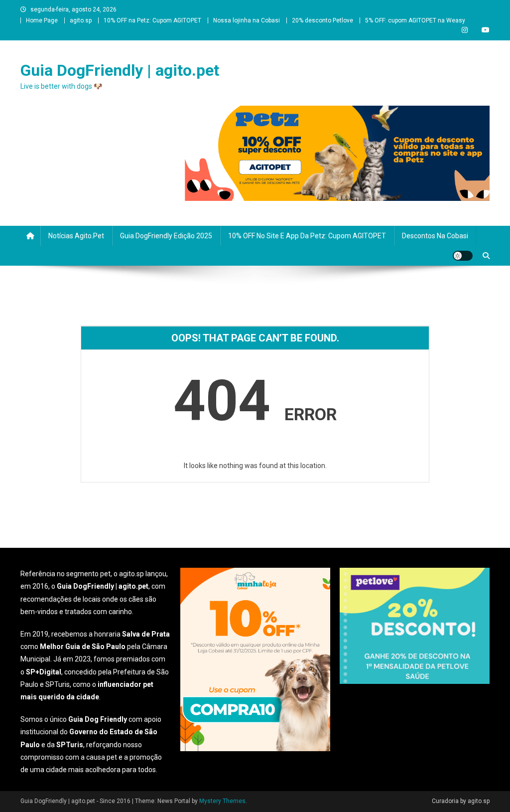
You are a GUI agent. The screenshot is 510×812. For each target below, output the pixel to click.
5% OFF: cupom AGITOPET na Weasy (415, 20)
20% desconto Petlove (322, 20)
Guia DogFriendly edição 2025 (166, 236)
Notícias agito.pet (76, 236)
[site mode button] (463, 256)
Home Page (42, 20)
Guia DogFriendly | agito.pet (119, 70)
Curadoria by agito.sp (461, 801)
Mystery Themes (222, 801)
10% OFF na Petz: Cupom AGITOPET (152, 20)
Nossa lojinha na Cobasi (246, 20)
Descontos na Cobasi (435, 236)
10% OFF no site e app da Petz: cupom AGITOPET (307, 236)
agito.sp (81, 20)
